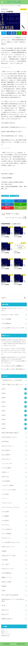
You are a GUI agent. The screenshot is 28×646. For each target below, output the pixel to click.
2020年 (3, 402)
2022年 (3, 410)
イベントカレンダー (7, 463)
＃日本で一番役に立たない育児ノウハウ (12, 384)
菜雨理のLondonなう (7, 618)
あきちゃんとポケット (8, 446)
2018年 (3, 393)
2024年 (3, 419)
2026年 (3, 428)
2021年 (3, 406)
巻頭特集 (4, 586)
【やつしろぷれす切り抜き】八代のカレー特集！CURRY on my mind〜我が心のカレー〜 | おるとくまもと (13, 343)
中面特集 (4, 551)
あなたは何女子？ (6, 450)
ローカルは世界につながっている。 (11, 542)
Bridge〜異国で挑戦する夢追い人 (10, 432)
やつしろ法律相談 (14, 195)
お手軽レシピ (5, 472)
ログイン (3, 630)
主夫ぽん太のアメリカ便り (9, 555)
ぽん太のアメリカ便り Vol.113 (10, 314)
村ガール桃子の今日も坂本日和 (10, 595)
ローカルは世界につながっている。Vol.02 (13, 327)
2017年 (3, 389)
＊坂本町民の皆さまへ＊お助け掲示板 (12, 380)
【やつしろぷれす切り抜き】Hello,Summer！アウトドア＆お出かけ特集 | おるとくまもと (13, 360)
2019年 (3, 397)
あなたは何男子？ (6, 454)
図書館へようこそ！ (7, 577)
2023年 (3, 415)
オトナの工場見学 (6, 468)
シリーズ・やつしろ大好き (9, 489)
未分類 (3, 590)
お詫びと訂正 (5, 476)
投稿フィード (4, 632)
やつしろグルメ (5, 348)
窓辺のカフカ (5, 610)
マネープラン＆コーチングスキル (10, 507)
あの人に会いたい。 (7, 459)
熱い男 (3, 605)
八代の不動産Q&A (6, 323)
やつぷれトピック (6, 538)
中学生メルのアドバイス (8, 546)
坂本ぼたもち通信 (6, 581)
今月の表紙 (5, 560)
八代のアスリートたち (8, 568)
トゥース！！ (5, 498)
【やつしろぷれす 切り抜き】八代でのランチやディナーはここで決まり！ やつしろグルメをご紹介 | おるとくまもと (13, 350)
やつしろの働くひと (7, 529)
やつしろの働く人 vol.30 (7, 366)
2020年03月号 (6, 195)
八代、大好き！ (6, 564)
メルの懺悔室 (5, 516)
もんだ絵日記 (5, 520)
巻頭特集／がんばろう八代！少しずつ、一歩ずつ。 (13, 309)
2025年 (3, 424)
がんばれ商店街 (6, 481)
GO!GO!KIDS (5, 441)
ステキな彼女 (5, 494)
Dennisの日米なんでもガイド (9, 437)
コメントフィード (6, 633)
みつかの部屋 (5, 511)
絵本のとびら (5, 614)
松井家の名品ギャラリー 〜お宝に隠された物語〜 (13, 600)
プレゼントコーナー (7, 503)
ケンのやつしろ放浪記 (8, 485)
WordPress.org (5, 635)
